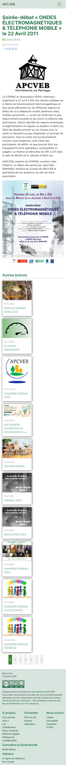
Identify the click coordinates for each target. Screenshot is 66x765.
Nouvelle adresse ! (14, 465)
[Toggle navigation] (59, 4)
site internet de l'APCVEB (43, 692)
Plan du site (30, 717)
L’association (12, 39)
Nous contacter (10, 730)
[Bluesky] (7, 48)
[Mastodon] (16, 48)
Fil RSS (49, 727)
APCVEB (8, 4)
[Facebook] (10, 48)
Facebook (51, 724)
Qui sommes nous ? (8, 719)
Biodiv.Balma (9, 749)
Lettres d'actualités (52, 719)
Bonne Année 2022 (15, 534)
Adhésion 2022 (13, 500)
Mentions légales (11, 733)
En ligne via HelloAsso (13, 758)
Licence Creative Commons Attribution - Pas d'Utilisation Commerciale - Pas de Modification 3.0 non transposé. (32, 701)
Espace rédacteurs (29, 722)
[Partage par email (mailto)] (4, 48)
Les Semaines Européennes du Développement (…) (15, 428)
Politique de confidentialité (9, 739)
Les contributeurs (9, 726)
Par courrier (8, 761)
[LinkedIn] (13, 48)
